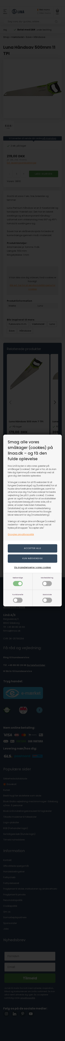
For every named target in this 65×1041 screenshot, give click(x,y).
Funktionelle (17, 594)
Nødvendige (18, 577)
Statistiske (47, 594)
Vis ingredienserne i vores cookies (32, 567)
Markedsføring (47, 577)
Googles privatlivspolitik (21, 534)
